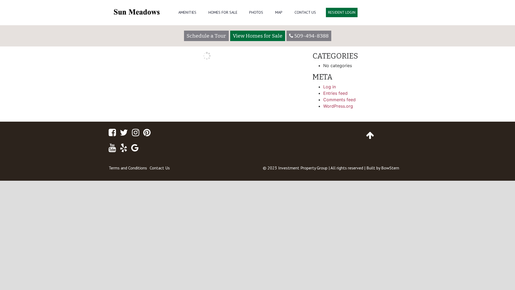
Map (278, 12)
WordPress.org (338, 106)
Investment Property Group (303, 168)
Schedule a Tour (206, 36)
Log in (329, 86)
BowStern (390, 168)
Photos (256, 12)
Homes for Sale (222, 12)
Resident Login (341, 12)
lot (113, 82)
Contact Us (305, 12)
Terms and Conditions (128, 168)
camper (294, 82)
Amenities (187, 12)
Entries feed (335, 93)
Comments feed (339, 99)
